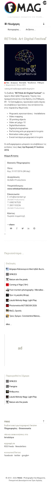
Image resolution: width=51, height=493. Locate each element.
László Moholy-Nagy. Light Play (23, 300)
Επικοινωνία (25, 428)
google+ (25, 455)
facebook (8, 455)
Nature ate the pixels (18, 279)
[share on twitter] (22, 228)
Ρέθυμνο (40, 83)
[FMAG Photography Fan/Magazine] (25, 11)
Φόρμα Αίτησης (11, 156)
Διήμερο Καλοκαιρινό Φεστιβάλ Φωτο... (27, 269)
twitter (17, 455)
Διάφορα (14, 83)
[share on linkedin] (28, 228)
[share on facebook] (17, 228)
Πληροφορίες (10, 428)
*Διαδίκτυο (31, 83)
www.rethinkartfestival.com (19, 189)
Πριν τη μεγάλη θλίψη (19, 295)
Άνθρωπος (14, 392)
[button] (12, 23)
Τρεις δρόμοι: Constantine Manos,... (25, 316)
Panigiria (13, 386)
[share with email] (11, 228)
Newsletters (20, 446)
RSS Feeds (9, 446)
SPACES (13, 274)
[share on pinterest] (34, 228)
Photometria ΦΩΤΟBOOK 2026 (23, 305)
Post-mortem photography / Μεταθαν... (26, 290)
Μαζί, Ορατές (15, 311)
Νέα (7, 83)
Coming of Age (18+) (18, 285)
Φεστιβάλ (22, 83)
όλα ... (9, 324)
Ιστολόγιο (9, 437)
